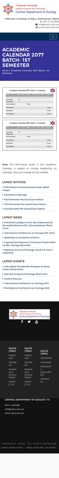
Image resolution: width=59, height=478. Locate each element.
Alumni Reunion (13, 278)
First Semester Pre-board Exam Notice (24, 208)
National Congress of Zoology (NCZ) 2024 (26, 274)
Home (5, 70)
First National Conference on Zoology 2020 (27, 288)
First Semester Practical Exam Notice (23, 199)
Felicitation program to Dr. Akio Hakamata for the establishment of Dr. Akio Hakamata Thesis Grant (28, 225)
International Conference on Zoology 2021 (26, 283)
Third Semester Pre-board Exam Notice (25, 204)
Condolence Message (15, 194)
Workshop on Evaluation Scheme (21, 237)
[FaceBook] (22, 321)
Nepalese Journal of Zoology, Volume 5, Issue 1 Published (28, 251)
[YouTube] (36, 321)
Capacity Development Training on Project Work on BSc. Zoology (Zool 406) (29, 243)
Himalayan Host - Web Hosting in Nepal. (29, 448)
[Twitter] (29, 321)
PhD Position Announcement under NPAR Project (26, 188)
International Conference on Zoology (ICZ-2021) (29, 233)
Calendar (45, 362)
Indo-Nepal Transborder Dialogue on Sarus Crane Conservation (26, 268)
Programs (46, 358)
